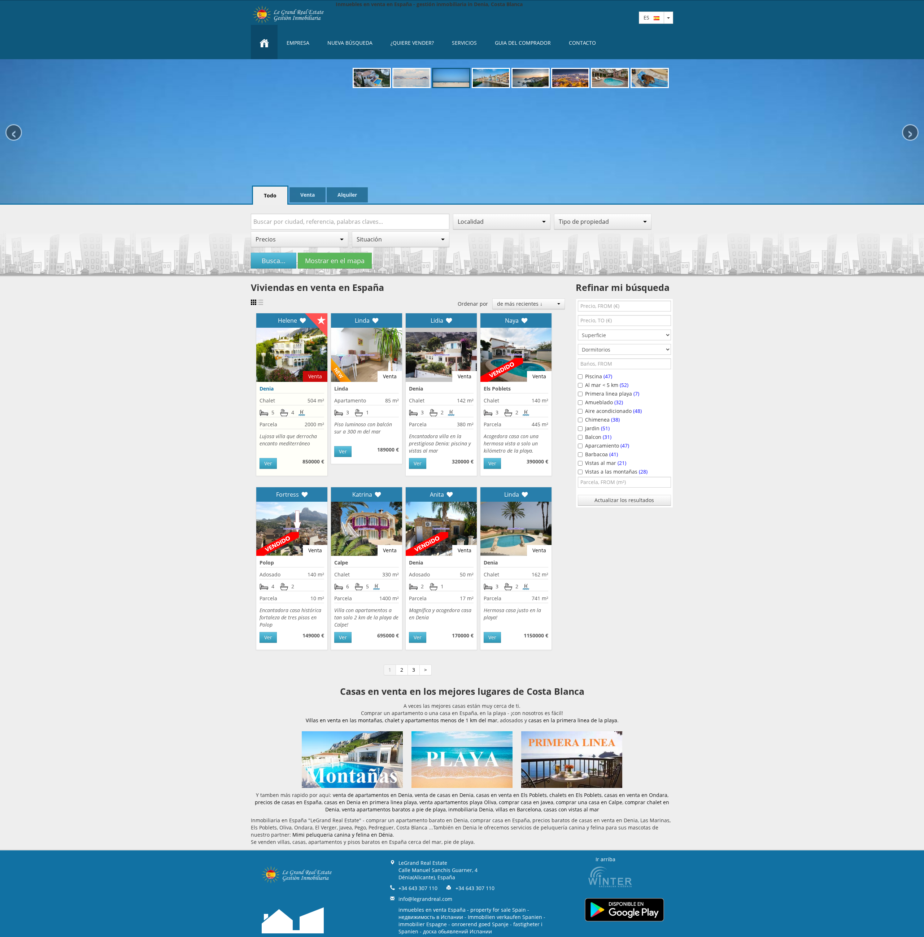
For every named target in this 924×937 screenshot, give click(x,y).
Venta (307, 194)
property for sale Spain (498, 909)
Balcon (598, 436)
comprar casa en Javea (526, 802)
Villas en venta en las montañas (344, 720)
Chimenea (602, 419)
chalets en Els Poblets (575, 795)
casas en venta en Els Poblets (511, 795)
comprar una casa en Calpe (589, 802)
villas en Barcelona (518, 809)
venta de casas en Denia (444, 795)
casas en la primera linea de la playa (572, 720)
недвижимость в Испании (430, 917)
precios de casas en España (288, 802)
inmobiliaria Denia (470, 809)
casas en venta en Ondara (635, 795)
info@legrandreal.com (425, 898)
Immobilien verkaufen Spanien (505, 917)
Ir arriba (605, 859)
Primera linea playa (612, 393)
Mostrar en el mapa (335, 260)
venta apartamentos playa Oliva (457, 802)
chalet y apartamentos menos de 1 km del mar (441, 720)
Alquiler (347, 194)
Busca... (273, 260)
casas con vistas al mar (571, 809)
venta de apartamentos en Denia (372, 795)
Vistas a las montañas (616, 471)
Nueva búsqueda (349, 42)
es (649, 17)
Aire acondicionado (613, 411)
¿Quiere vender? (412, 42)
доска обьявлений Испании (457, 931)
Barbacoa (601, 454)
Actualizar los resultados (624, 500)
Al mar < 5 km (606, 385)
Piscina (598, 376)
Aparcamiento (607, 445)
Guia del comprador (523, 42)
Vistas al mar (605, 462)
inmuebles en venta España (432, 909)
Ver (268, 463)
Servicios (464, 42)
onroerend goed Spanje (480, 924)
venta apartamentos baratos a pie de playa (394, 809)
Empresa (298, 42)
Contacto (582, 42)
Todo (270, 195)
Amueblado (604, 402)
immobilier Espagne (422, 924)
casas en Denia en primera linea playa (370, 802)
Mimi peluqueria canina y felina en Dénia (342, 834)
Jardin (597, 428)
